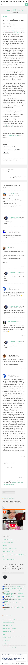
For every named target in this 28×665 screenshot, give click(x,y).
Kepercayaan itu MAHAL (8, 31)
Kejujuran (7, 160)
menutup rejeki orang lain (9, 125)
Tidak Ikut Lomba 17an (7, 625)
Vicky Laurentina (12, 321)
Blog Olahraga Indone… (9, 593)
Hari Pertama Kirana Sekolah (9, 631)
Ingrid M (6, 588)
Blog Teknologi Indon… (9, 590)
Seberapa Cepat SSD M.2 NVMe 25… (16, 606)
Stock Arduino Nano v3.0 (8, 542)
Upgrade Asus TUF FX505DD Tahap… (17, 598)
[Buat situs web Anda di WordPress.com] (14, 1)
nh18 (9, 247)
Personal (5, 16)
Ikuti (5, 577)
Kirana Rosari (8, 616)
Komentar (21, 477)
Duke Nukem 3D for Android (8, 559)
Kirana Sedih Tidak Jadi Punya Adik (10, 619)
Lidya (9, 288)
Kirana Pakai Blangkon (7, 637)
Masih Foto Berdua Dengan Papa (10, 647)
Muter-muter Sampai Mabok (9, 622)
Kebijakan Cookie (12, 659)
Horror (4, 634)
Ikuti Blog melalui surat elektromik (13, 564)
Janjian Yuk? (5, 545)
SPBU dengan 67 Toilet (7, 539)
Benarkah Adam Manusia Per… (18, 586)
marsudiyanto (11, 231)
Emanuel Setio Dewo (14, 10)
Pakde (22, 31)
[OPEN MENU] (1, 4)
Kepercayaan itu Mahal (12, 135)
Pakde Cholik (11, 194)
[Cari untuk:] (9, 492)
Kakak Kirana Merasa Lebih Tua (9, 628)
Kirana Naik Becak (6, 640)
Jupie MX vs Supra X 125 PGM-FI (9, 551)
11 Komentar (7, 26)
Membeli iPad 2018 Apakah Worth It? (10, 548)
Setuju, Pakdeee (17, 32)
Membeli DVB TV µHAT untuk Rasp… (17, 596)
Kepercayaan (13, 160)
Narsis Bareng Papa (7, 643)
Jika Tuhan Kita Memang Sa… (16, 588)
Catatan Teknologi (9, 498)
